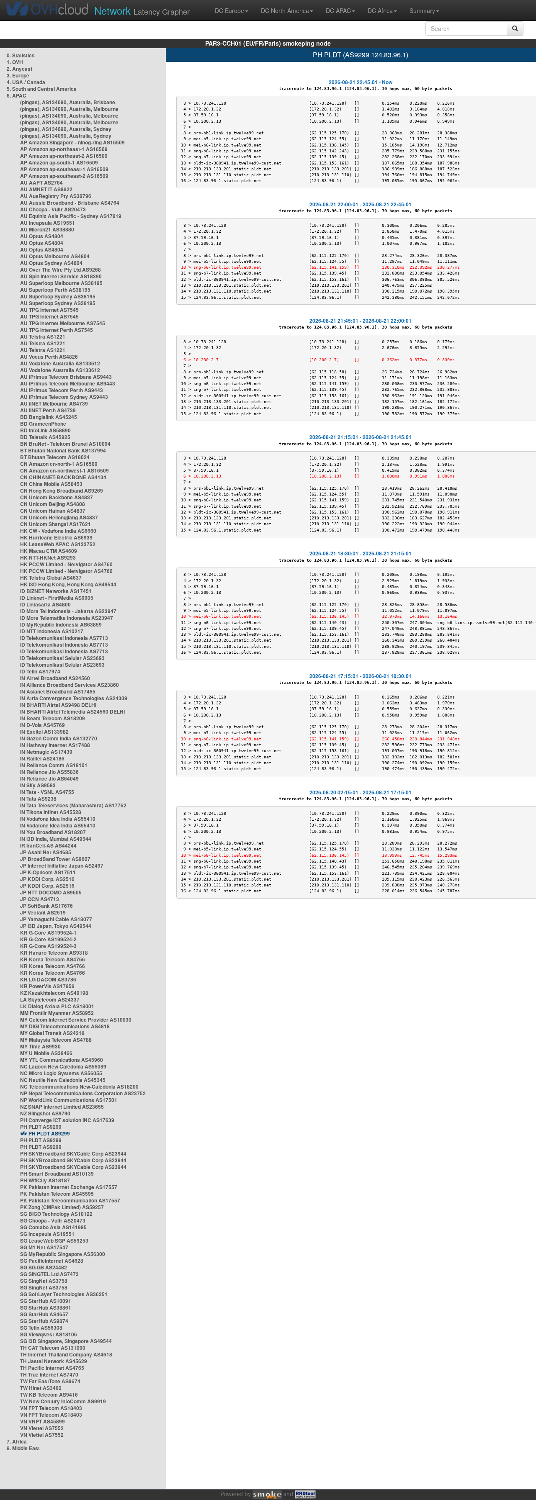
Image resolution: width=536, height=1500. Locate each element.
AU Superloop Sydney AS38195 (57, 296)
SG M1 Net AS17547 (44, 1247)
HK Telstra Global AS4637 (51, 577)
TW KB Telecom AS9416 (49, 1394)
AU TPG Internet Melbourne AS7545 (62, 323)
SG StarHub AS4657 (44, 1314)
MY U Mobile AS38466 (46, 1053)
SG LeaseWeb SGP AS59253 (54, 1240)
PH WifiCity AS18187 (45, 1180)
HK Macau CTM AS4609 (48, 551)
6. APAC (16, 95)
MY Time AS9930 (40, 1046)
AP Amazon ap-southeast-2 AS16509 (64, 176)
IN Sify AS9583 (38, 785)
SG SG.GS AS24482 (43, 1267)
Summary (422, 10)
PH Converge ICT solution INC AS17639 (67, 1120)
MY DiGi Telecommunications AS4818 (65, 1026)
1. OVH (15, 62)
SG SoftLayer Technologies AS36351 (64, 1294)
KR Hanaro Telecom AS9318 (54, 952)
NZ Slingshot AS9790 (45, 1113)
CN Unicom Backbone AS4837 (56, 497)
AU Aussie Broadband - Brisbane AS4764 (69, 202)
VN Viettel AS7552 (42, 1428)
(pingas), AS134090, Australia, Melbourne (69, 109)
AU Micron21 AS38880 (47, 229)
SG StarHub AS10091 (45, 1301)
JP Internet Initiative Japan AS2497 (61, 865)
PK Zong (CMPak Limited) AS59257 (62, 1207)
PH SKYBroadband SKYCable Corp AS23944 (73, 1153)
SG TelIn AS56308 (41, 1327)
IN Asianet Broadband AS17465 (57, 691)
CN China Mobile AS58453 (51, 484)
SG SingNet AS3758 (43, 1280)
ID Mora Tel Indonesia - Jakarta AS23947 (68, 611)
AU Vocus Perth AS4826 (49, 356)
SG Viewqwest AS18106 (48, 1334)
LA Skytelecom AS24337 (50, 999)
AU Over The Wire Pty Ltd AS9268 (60, 269)
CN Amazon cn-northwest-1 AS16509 (64, 470)
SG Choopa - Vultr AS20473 (52, 1220)
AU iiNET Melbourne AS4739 (54, 403)
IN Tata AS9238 (38, 798)
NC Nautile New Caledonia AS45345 (63, 1080)
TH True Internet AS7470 (49, 1374)
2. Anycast (19, 68)
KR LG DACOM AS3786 (48, 979)
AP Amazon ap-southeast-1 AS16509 (64, 169)
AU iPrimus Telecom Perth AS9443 (61, 390)
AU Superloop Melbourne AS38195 (61, 283)
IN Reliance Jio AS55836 (49, 772)
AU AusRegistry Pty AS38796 (55, 196)
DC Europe (229, 10)
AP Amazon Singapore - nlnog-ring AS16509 (72, 142)
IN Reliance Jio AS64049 (49, 778)
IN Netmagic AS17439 (46, 751)
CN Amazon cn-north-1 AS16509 (59, 463)
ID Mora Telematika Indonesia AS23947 (66, 618)
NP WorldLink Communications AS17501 (68, 1100)
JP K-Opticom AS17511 (48, 872)
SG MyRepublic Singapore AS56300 (62, 1254)
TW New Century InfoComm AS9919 (63, 1401)
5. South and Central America (42, 88)
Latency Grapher (142, 10)
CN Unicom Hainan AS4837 (52, 510)
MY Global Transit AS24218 (52, 1033)
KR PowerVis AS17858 (47, 986)
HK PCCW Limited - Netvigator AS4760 (66, 564)
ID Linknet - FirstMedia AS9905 (56, 597)
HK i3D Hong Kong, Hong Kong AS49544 (68, 584)
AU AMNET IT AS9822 (46, 189)
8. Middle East (23, 1448)
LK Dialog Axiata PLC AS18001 (57, 1006)
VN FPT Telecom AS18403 (51, 1408)
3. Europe (18, 75)
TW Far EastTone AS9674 (50, 1381)
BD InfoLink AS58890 (45, 430)
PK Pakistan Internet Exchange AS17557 (68, 1187)
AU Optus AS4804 (41, 236)
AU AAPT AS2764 (41, 182)
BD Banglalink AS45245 (48, 417)
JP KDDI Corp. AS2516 (47, 879)
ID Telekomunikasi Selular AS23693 (62, 658)
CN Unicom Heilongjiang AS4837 (59, 517)
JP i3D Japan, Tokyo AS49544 (55, 926)
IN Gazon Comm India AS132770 (58, 738)
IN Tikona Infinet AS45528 (50, 812)
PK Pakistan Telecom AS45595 (57, 1193)
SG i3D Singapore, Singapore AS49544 (66, 1341)
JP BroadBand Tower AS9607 (55, 859)
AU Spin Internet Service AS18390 (61, 276)
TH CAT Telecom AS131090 (52, 1347)
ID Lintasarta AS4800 (45, 604)
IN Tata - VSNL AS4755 (47, 792)
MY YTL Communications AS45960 (61, 1059)
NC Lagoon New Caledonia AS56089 (63, 1066)
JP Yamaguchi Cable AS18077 (56, 919)
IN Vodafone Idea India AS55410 (57, 818)
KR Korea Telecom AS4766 (52, 959)
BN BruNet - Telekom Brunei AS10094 (65, 443)
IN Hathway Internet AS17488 (55, 745)
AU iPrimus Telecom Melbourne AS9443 (67, 383)
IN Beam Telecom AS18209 (52, 718)
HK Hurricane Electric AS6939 (56, 537)
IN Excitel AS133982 (44, 731)
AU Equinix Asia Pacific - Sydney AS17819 (70, 216)
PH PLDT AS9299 (41, 1126)
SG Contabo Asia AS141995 (53, 1227)
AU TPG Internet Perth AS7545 (56, 330)
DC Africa (380, 10)
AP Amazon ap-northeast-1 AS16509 (64, 149)
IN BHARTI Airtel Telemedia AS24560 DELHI (72, 711)
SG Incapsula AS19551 (47, 1234)
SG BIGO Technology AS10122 (56, 1213)
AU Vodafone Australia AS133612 (60, 363)
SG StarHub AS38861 (45, 1307)
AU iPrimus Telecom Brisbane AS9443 (66, 376)
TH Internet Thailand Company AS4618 (66, 1354)
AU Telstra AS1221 (42, 336)
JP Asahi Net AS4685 (45, 852)
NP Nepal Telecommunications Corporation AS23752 (83, 1093)
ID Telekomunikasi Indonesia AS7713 (64, 638)
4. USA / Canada (26, 82)
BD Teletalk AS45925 (45, 437)
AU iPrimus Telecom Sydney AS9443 (64, 397)
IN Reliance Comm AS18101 (54, 765)
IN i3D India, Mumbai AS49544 (55, 838)
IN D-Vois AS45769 (42, 725)
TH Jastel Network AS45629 (53, 1361)
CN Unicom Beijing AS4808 (52, 504)
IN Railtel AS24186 (42, 758)
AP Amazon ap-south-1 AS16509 (59, 162)
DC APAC (338, 10)
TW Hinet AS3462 (41, 1388)
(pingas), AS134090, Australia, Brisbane (67, 102)
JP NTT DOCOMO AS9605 (51, 892)
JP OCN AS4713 (39, 899)
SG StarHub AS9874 (44, 1321)
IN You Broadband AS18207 (53, 832)
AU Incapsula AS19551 (47, 222)
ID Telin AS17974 (40, 671)
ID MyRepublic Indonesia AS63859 (61, 624)
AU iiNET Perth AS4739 (48, 410)
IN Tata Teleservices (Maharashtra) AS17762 (73, 805)
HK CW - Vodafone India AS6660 (58, 530)
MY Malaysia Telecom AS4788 (56, 1039)
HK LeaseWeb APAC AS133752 (57, 544)
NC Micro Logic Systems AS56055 (61, 1073)
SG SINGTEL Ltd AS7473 (49, 1274)
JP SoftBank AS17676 (46, 905)
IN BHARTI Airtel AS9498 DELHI (58, 705)
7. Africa (17, 1441)
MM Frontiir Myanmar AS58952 (57, 1013)
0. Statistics (21, 55)
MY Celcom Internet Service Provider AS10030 (75, 1019)
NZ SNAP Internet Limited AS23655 (62, 1106)
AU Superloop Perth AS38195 (55, 289)
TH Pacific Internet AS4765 (52, 1368)
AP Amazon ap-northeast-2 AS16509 (64, 155)
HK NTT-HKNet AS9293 (48, 557)
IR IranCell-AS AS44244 (48, 845)
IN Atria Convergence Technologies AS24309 (73, 698)
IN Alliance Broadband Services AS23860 (69, 684)
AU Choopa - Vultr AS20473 (53, 209)
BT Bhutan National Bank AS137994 (63, 450)
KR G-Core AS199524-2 (48, 939)
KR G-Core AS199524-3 (48, 946)
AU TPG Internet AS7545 (49, 309)
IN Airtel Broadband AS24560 (55, 678)
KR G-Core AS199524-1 (48, 932)
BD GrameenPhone (43, 423)
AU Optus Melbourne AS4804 (55, 256)
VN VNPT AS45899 (42, 1421)
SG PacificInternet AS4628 (51, 1260)
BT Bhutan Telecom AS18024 (55, 457)
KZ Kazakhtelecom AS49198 (54, 993)
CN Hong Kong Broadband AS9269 (61, 490)
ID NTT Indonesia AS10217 (51, 631)
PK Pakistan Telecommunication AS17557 (70, 1200)
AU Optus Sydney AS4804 (51, 263)
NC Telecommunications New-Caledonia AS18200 (79, 1086)
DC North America (285, 10)
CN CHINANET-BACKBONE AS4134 (63, 477)
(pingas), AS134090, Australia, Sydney (65, 129)
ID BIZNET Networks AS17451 (56, 591)
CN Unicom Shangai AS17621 (55, 524)
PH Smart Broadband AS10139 (57, 1173)
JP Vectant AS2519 (43, 912)
